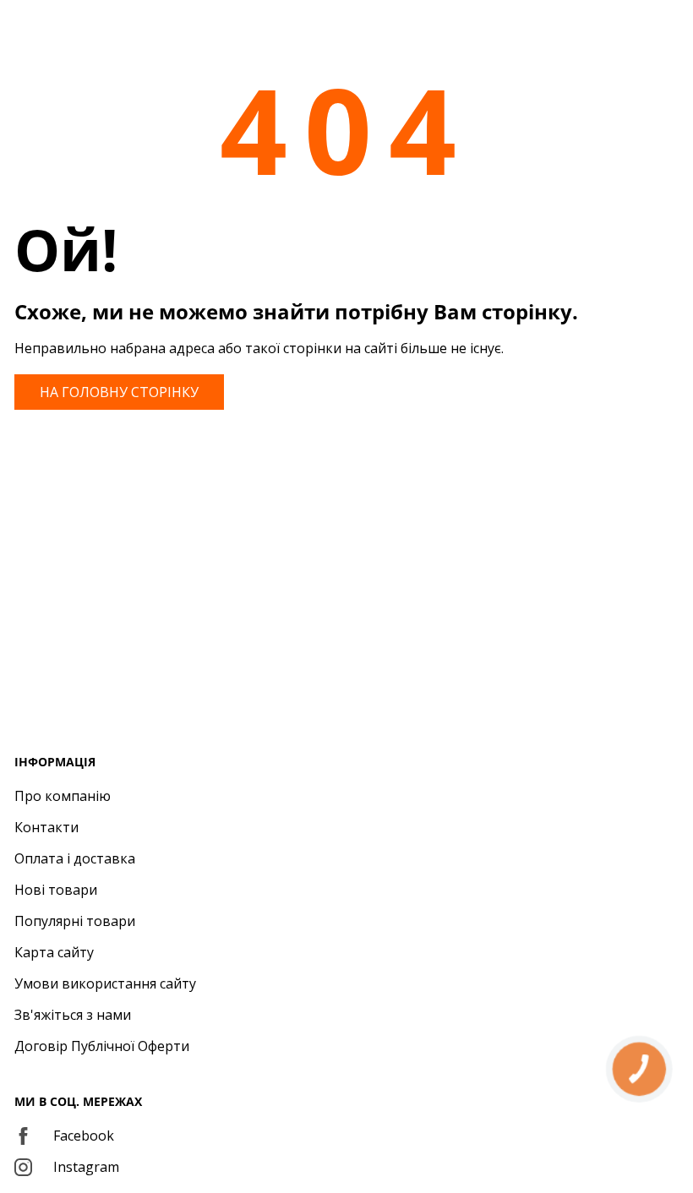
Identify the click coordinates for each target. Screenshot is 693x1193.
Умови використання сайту (105, 983)
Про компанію (62, 796)
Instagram (86, 1167)
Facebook (83, 1135)
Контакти (46, 827)
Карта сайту (54, 952)
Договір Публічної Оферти (101, 1046)
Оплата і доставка (74, 858)
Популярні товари (74, 921)
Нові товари (55, 889)
